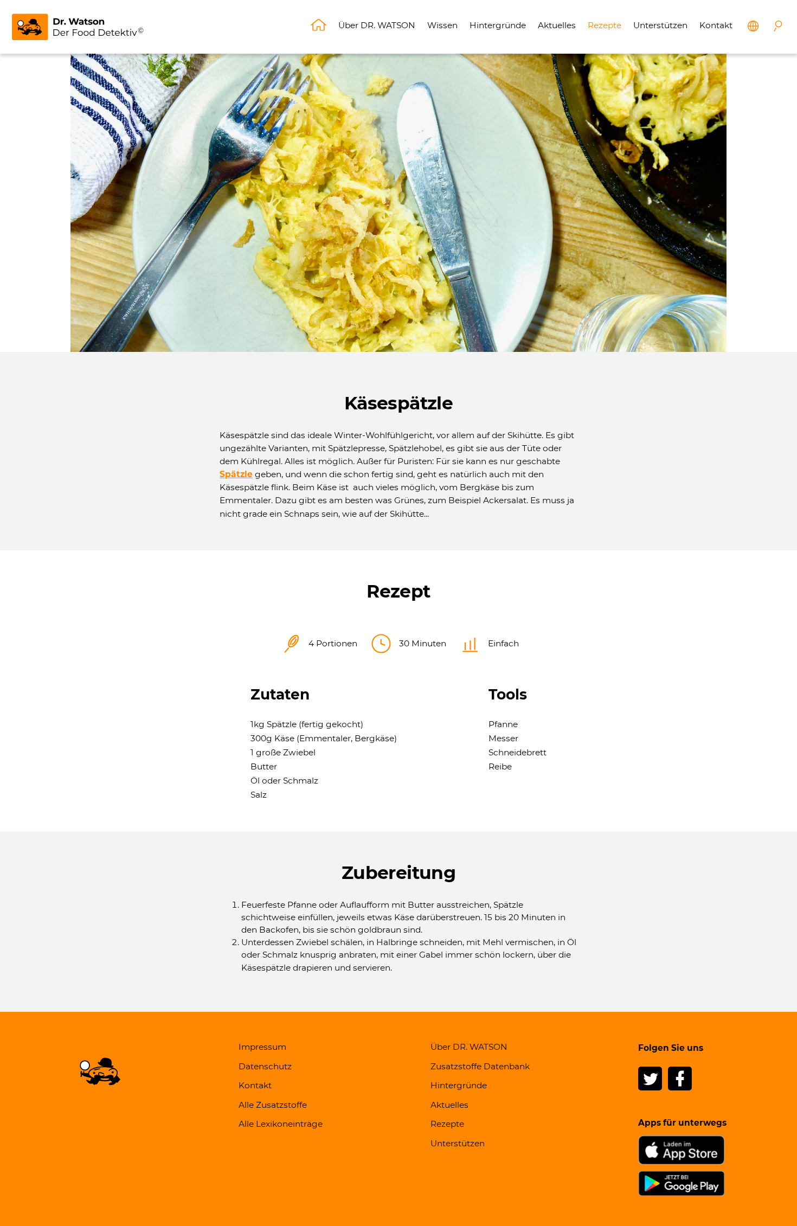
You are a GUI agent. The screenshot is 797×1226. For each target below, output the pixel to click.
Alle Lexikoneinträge (281, 1124)
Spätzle (236, 474)
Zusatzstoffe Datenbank (480, 1066)
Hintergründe (498, 25)
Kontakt (715, 25)
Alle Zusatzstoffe (273, 1105)
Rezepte (604, 25)
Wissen (442, 25)
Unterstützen (660, 25)
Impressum (262, 1047)
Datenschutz (265, 1066)
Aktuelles (557, 25)
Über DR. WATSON (376, 25)
